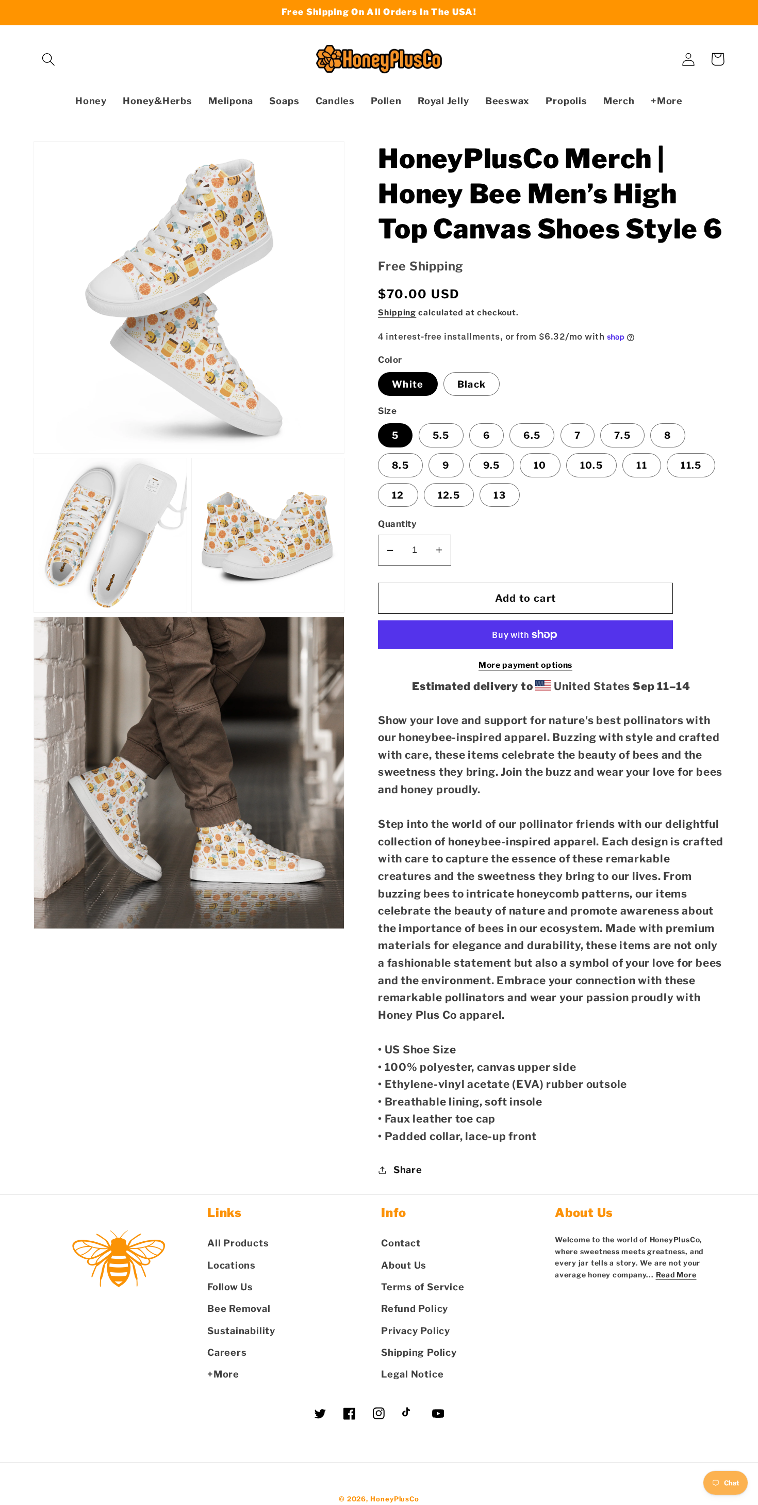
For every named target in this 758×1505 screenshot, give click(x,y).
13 (499, 495)
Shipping (397, 312)
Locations (231, 1265)
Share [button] (407, 1169)
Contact (400, 1242)
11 (641, 465)
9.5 (491, 465)
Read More (676, 1275)
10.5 (591, 465)
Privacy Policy (415, 1330)
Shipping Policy (419, 1352)
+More (223, 1374)
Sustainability (241, 1330)
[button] (48, 59)
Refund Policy (414, 1308)
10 (540, 465)
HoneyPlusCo (394, 1499)
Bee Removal (239, 1308)
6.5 (531, 435)
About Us (403, 1265)
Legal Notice (412, 1374)
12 (398, 495)
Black (471, 384)
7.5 (622, 435)
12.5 (449, 495)
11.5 (691, 465)
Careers (226, 1352)
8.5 (400, 465)
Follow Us (230, 1286)
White (408, 384)
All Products (238, 1242)
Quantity (397, 524)
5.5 (441, 435)
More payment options (525, 665)
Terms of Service (422, 1286)
